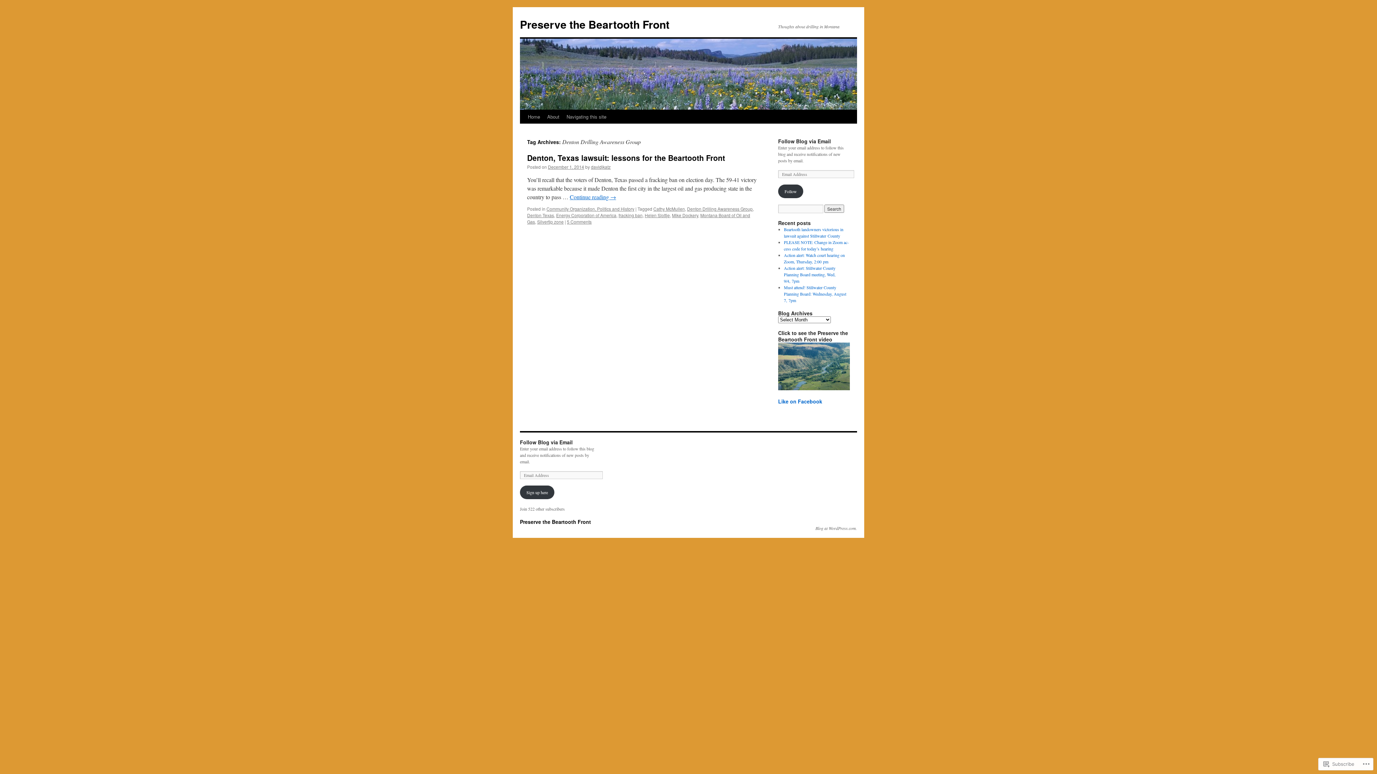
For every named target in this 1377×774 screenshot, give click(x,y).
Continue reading (593, 197)
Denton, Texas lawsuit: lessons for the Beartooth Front (626, 157)
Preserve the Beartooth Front (594, 24)
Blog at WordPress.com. (836, 528)
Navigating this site (586, 116)
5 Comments (579, 222)
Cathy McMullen (669, 209)
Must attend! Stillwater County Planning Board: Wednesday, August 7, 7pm (815, 294)
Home (534, 116)
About (553, 116)
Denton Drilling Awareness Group (720, 209)
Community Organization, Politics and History (590, 209)
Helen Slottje (657, 215)
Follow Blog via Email (804, 141)
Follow (791, 191)
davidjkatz (601, 167)
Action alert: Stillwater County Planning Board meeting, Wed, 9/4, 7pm (810, 274)
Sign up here (537, 492)
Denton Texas (540, 215)
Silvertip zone (550, 222)
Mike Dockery (685, 215)
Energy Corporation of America (586, 215)
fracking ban (631, 215)
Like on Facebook (800, 401)
